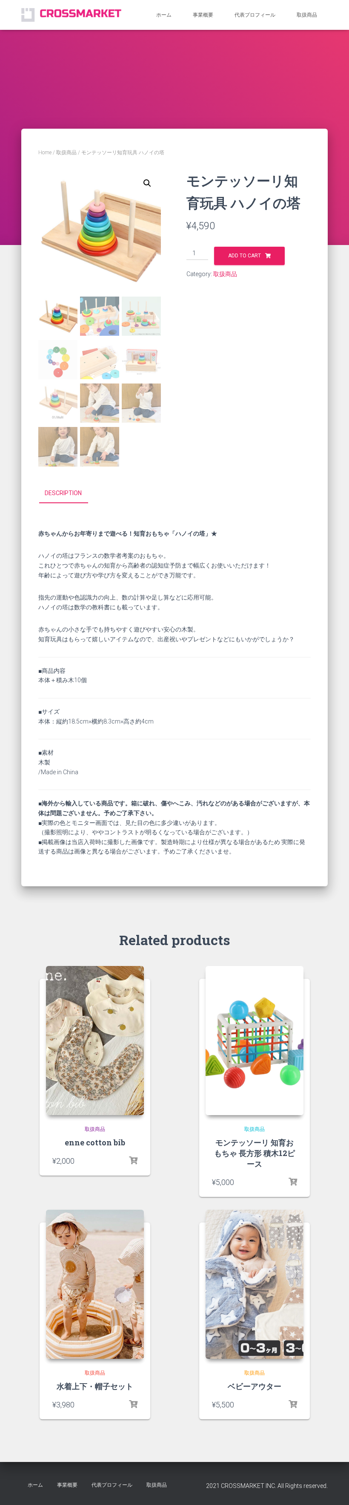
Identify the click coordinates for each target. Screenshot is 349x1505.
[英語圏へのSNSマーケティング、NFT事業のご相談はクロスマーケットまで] (71, 14)
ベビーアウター (254, 1386)
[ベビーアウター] (254, 1284)
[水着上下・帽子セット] (95, 1284)
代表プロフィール (255, 15)
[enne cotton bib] (95, 1040)
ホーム (164, 15)
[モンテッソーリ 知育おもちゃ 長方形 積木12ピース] (254, 1040)
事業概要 (203, 15)
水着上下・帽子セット (95, 1386)
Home (44, 153)
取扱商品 (307, 15)
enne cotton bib (95, 1142)
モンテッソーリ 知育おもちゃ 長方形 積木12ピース (254, 1153)
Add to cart (244, 256)
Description (63, 493)
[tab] (69, 493)
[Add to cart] (133, 1160)
